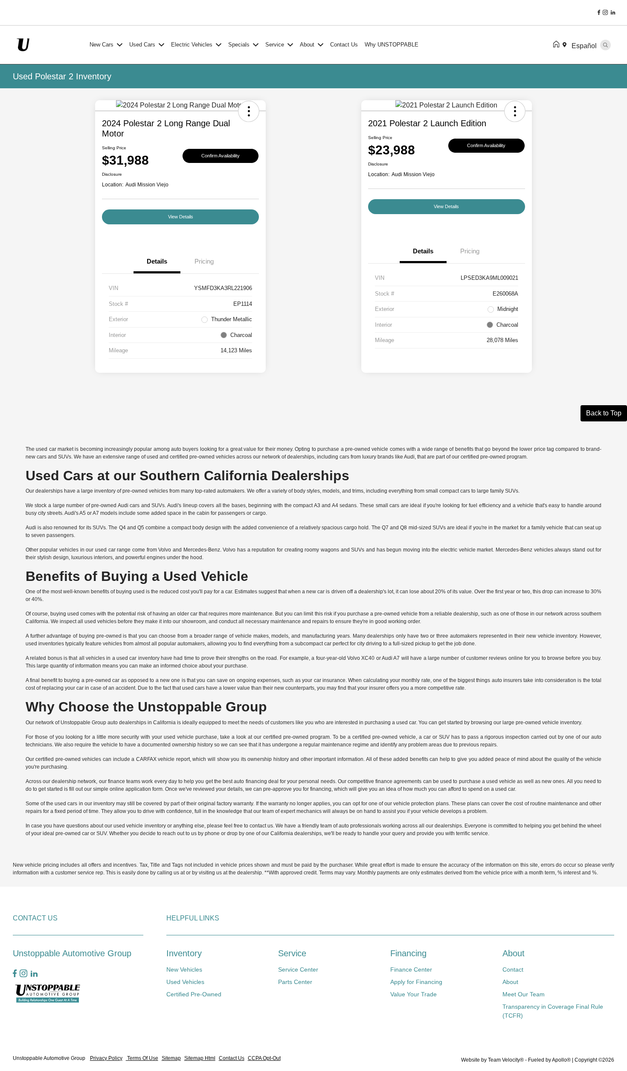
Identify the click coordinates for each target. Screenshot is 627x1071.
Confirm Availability (220, 155)
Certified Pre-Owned (193, 994)
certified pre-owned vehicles (68, 759)
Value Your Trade (413, 994)
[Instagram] (605, 13)
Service (292, 953)
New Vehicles (184, 969)
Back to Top (603, 413)
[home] (558, 45)
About (513, 953)
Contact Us (231, 1058)
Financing (408, 953)
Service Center (298, 969)
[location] (566, 45)
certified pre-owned (192, 457)
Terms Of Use (142, 1058)
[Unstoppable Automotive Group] (49, 44)
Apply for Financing (416, 981)
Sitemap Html (199, 1058)
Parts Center (295, 981)
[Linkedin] (612, 13)
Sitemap (171, 1058)
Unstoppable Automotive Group (50, 1058)
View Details (180, 216)
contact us (261, 826)
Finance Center (411, 969)
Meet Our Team (523, 994)
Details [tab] (157, 261)
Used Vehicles (185, 981)
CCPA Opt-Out (264, 1058)
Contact (512, 969)
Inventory (184, 953)
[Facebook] (599, 13)
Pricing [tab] (204, 261)
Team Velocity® (506, 1060)
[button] (248, 111)
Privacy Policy (106, 1058)
